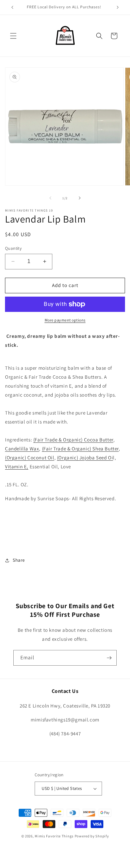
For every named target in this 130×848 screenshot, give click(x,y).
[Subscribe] (109, 658)
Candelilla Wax (22, 448)
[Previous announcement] (12, 7)
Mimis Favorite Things (54, 836)
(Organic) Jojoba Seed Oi (85, 457)
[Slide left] (50, 198)
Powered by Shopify (92, 836)
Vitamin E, (16, 466)
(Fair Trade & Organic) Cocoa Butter (73, 439)
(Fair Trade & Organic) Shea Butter (80, 448)
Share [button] (19, 560)
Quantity (13, 248)
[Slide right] (79, 198)
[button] (13, 36)
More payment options (65, 320)
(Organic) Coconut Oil (29, 457)
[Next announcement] (117, 7)
